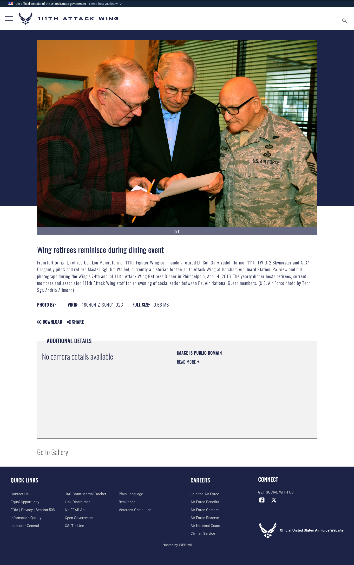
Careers (200, 480)
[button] (106, 3)
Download (51, 322)
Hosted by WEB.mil (177, 545)
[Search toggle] (345, 18)
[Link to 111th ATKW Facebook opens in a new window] (261, 500)
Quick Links (24, 480)
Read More (187, 362)
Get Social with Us (276, 492)
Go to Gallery (52, 452)
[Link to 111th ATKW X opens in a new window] (273, 500)
